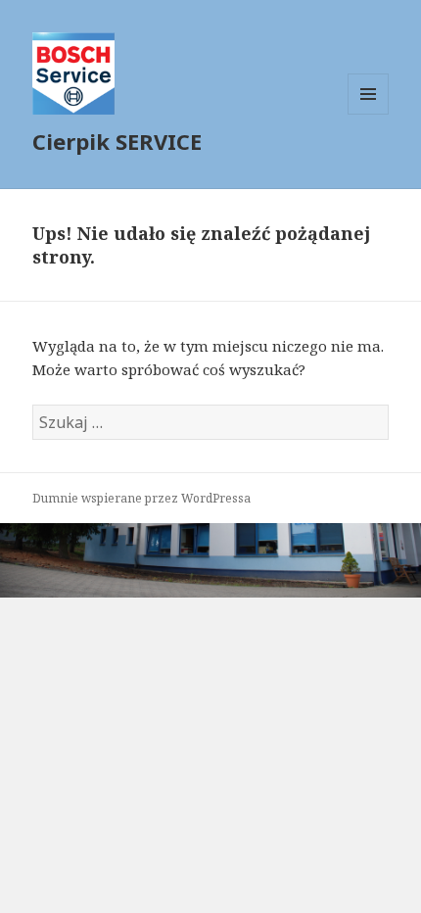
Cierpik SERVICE (117, 141)
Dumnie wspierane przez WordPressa (141, 498)
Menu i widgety (369, 114)
